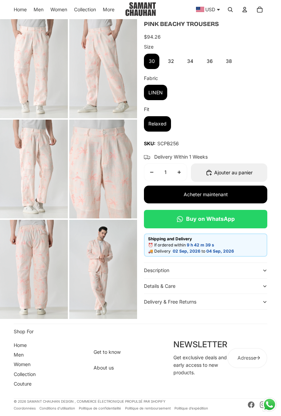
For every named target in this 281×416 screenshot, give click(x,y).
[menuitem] (20, 9)
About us (104, 368)
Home (20, 345)
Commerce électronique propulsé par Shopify (121, 401)
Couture (23, 384)
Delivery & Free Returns (170, 302)
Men (19, 355)
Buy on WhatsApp (210, 218)
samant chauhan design (51, 401)
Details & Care (159, 286)
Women (22, 364)
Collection (25, 374)
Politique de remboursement (148, 408)
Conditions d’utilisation (57, 408)
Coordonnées (25, 408)
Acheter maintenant (206, 194)
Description (156, 270)
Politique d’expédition (191, 408)
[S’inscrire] (257, 357)
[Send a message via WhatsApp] (269, 405)
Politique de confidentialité (100, 408)
